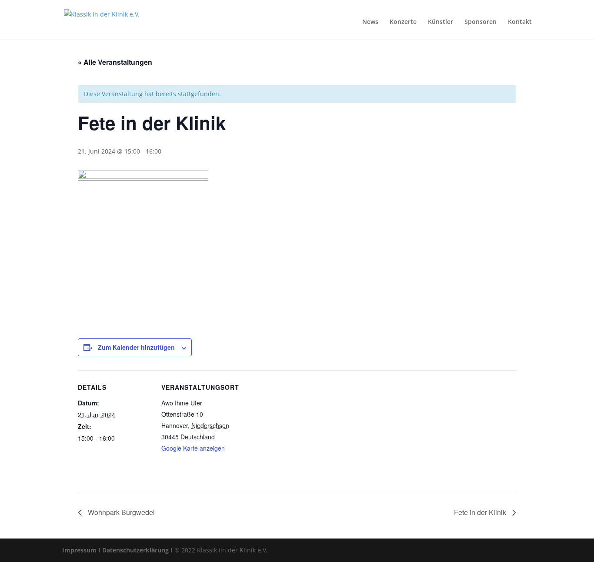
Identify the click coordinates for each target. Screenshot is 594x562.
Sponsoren (480, 21)
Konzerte (403, 21)
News (370, 21)
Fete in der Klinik (481, 512)
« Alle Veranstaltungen (115, 62)
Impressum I (81, 550)
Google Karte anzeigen (193, 448)
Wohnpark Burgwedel (120, 512)
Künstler (440, 21)
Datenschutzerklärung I (137, 550)
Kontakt (520, 21)
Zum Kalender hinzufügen (136, 347)
